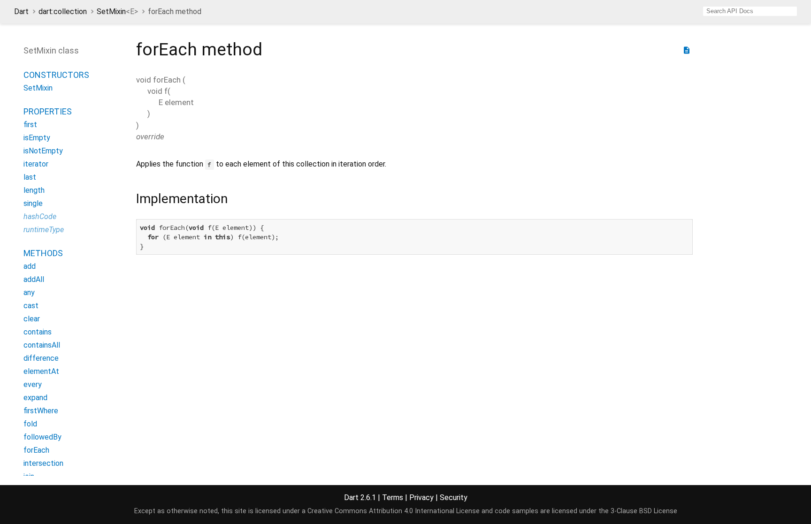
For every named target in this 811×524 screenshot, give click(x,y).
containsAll (41, 345)
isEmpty (36, 137)
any (29, 292)
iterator (35, 163)
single (33, 203)
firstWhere (40, 410)
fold (30, 423)
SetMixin (117, 11)
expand (35, 397)
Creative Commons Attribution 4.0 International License (393, 511)
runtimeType (43, 229)
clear (31, 318)
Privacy (421, 497)
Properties (47, 111)
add (29, 266)
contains (37, 331)
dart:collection (62, 11)
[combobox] (750, 11)
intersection (43, 463)
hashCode (39, 216)
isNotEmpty (43, 150)
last (29, 177)
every (32, 384)
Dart (21, 11)
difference (41, 358)
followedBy (42, 437)
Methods (43, 253)
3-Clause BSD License (644, 511)
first (30, 124)
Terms (392, 497)
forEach (36, 450)
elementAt (41, 371)
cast (30, 305)
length (34, 190)
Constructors (56, 75)
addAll (33, 279)
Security (453, 497)
